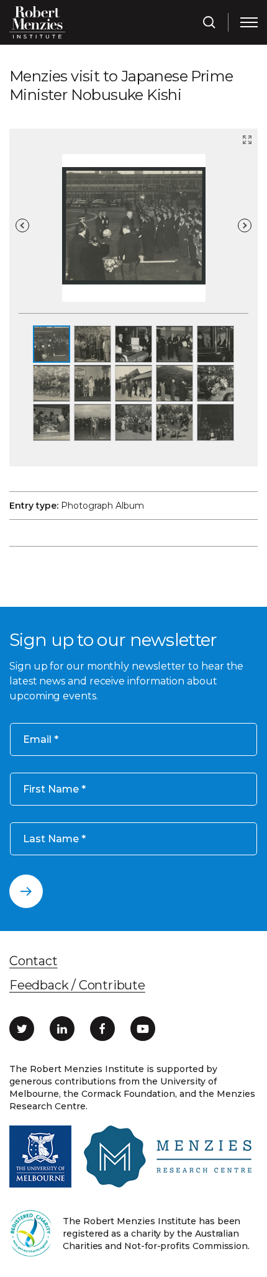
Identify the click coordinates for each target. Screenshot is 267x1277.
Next (244, 225)
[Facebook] (102, 1028)
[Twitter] (21, 1028)
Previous (22, 225)
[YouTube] (142, 1028)
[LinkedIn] (62, 1028)
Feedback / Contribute (77, 985)
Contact (33, 960)
